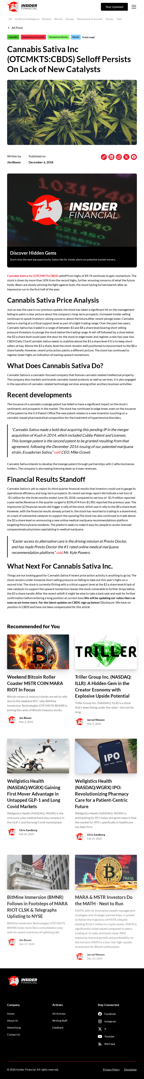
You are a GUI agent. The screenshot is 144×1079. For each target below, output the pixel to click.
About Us (12, 1020)
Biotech (46, 19)
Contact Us (13, 1034)
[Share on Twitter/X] (126, 157)
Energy (70, 19)
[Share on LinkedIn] (111, 157)
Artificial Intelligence (27, 19)
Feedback (57, 1027)
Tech (119, 19)
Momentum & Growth (90, 19)
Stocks (109, 19)
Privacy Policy (111, 1069)
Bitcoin (58, 19)
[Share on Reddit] (119, 157)
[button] (133, 6)
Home (10, 1013)
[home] (22, 7)
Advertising (14, 1027)
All (10, 19)
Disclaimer (130, 1069)
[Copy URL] (104, 157)
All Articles (58, 1013)
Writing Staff (59, 1020)
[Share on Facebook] (134, 157)
